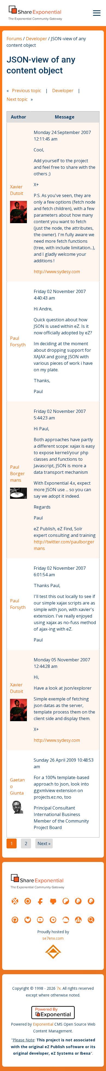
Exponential (43, 1024)
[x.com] (15, 901)
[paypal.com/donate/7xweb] (91, 901)
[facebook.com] (40, 901)
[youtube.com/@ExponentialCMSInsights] (40, 920)
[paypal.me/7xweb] (78, 901)
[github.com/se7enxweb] (15, 920)
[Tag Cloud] (66, 920)
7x (59, 988)
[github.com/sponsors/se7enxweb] (53, 901)
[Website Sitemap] (78, 920)
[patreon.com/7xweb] (66, 901)
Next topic (17, 99)
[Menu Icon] (97, 13)
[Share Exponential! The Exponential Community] (34, 13)
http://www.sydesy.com (57, 272)
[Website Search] (91, 920)
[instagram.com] (27, 901)
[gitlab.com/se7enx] (27, 920)
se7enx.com (53, 938)
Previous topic (26, 91)
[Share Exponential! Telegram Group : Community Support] (53, 920)
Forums (14, 39)
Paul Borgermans (17, 473)
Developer (36, 39)
